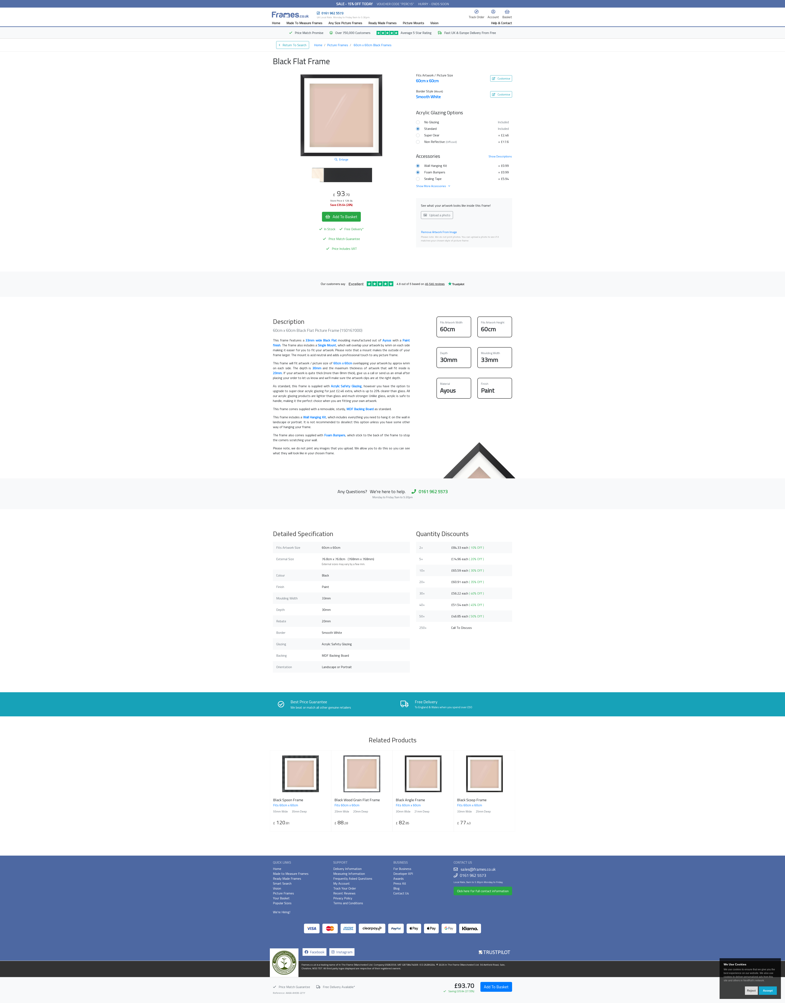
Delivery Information (347, 868)
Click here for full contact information (483, 891)
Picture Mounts (413, 22)
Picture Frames (337, 45)
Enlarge (343, 159)
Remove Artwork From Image (439, 232)
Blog (396, 888)
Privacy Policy (342, 898)
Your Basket (281, 898)
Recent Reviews (344, 893)
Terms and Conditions (348, 903)
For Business (402, 868)
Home (276, 22)
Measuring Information (349, 873)
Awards (398, 878)
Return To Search (294, 45)
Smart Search (282, 883)
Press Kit (399, 883)
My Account (341, 883)
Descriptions (500, 156)
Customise (503, 78)
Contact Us (401, 893)
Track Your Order (344, 888)
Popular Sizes (282, 903)
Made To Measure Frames (304, 22)
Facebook (316, 952)
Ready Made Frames (382, 22)
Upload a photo (439, 215)
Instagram (343, 952)
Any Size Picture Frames (345, 22)
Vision (434, 22)
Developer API (403, 873)
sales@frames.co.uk (478, 869)
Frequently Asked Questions (352, 878)
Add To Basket (496, 987)
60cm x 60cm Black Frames (372, 45)
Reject (751, 990)
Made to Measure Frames (290, 873)
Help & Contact (501, 22)
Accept (768, 990)
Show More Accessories (431, 186)
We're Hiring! (281, 912)
